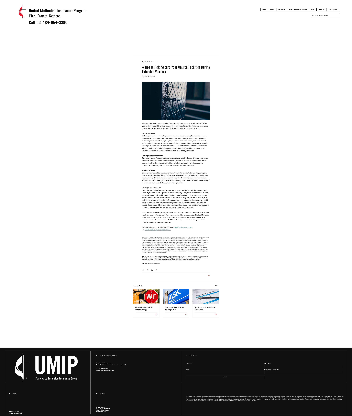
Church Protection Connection (151, 263)
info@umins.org (104, 410)
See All (217, 285)
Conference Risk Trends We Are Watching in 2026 (174, 308)
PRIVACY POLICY (14, 412)
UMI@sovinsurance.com (107, 370)
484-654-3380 (55, 22)
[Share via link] (156, 270)
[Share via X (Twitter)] (147, 270)
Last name (267, 363)
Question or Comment (271, 369)
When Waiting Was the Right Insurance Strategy (144, 308)
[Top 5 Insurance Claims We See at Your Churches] (205, 296)
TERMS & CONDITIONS (15, 413)
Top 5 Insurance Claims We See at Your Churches (205, 308)
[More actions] (209, 62)
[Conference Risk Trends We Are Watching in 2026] (176, 296)
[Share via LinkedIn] (152, 270)
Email (188, 369)
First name (189, 363)
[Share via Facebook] (143, 270)
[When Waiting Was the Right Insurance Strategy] (146, 296)
